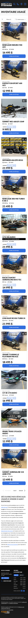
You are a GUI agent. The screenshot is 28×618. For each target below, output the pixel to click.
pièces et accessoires (12, 544)
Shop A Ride (11, 609)
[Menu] (25, 4)
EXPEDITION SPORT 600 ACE (12, 84)
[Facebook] (21, 591)
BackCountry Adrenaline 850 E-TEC (11, 279)
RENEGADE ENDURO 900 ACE (12, 46)
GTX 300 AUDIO (8, 237)
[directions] (21, 4)
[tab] (16, 575)
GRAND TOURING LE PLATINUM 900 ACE (10, 356)
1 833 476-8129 (7, 581)
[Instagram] (24, 591)
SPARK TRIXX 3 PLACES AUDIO (11, 432)
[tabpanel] (19, 583)
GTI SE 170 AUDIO (9, 393)
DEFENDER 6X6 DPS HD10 (12, 160)
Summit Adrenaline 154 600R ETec (13, 473)
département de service (7, 531)
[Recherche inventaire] (14, 4)
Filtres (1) (8, 19)
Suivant (21, 490)
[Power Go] (14, 612)
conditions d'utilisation (13, 603)
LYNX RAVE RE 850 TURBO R (13, 318)
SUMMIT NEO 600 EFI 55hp (13, 122)
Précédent (8, 490)
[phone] (18, 4)
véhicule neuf (4, 507)
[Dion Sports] (6, 4)
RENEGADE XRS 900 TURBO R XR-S (13, 200)
